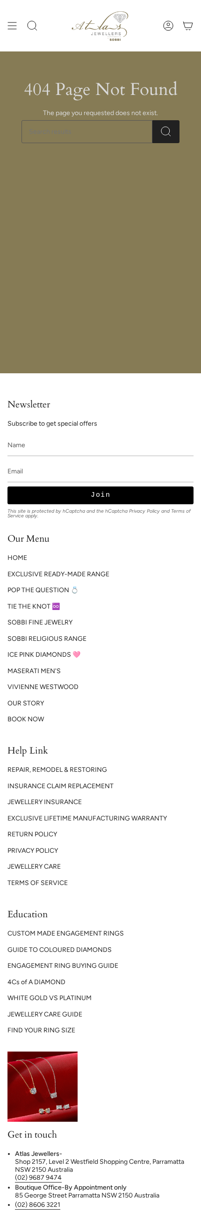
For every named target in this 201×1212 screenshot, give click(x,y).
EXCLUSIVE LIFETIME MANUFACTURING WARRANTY (87, 818)
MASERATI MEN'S (34, 671)
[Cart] (188, 25)
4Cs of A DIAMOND (36, 982)
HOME (17, 558)
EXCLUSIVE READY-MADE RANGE (58, 574)
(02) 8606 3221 (37, 1205)
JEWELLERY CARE (34, 867)
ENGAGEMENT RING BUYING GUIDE (62, 966)
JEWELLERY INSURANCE (44, 802)
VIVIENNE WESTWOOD (43, 687)
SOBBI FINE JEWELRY (39, 622)
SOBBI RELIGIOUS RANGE (46, 639)
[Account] (168, 25)
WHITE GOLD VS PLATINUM (49, 998)
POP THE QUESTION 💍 (43, 590)
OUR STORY (25, 703)
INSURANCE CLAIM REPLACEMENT (60, 786)
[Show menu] (12, 25)
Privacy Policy (144, 511)
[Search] (165, 131)
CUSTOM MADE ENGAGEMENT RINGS (65, 933)
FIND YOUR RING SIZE (41, 1030)
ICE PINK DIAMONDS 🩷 (43, 655)
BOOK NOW (25, 719)
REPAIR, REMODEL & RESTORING (57, 770)
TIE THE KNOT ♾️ (33, 606)
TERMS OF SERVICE (37, 883)
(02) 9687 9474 (38, 1178)
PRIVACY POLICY (32, 851)
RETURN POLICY (32, 834)
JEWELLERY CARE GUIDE (44, 1014)
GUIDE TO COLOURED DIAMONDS (59, 950)
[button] (32, 25)
